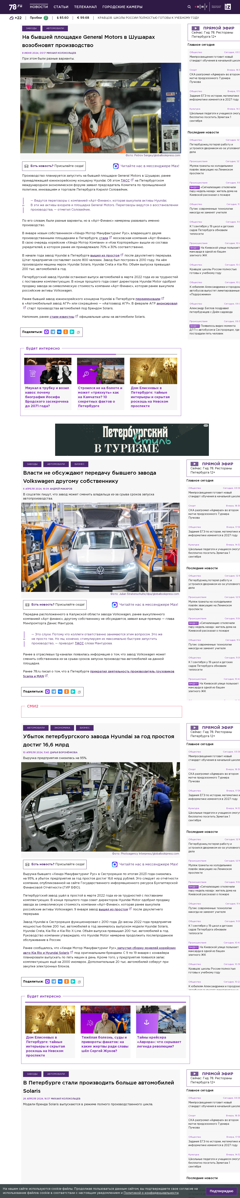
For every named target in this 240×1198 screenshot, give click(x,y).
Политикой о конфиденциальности (151, 1193)
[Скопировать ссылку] (78, 332)
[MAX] (46, 332)
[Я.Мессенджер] (72, 332)
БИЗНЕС (79, 464)
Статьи (61, 7)
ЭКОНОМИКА (62, 728)
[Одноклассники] (65, 332)
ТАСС (125, 180)
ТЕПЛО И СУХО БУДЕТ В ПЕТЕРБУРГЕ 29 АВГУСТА (134, 18)
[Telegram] (53, 332)
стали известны (62, 317)
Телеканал (85, 7)
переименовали (148, 299)
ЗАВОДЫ (31, 28)
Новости (39, 7)
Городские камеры (122, 7)
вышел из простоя (104, 255)
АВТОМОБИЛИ (55, 28)
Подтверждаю (221, 1191)
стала (103, 238)
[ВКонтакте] (59, 332)
